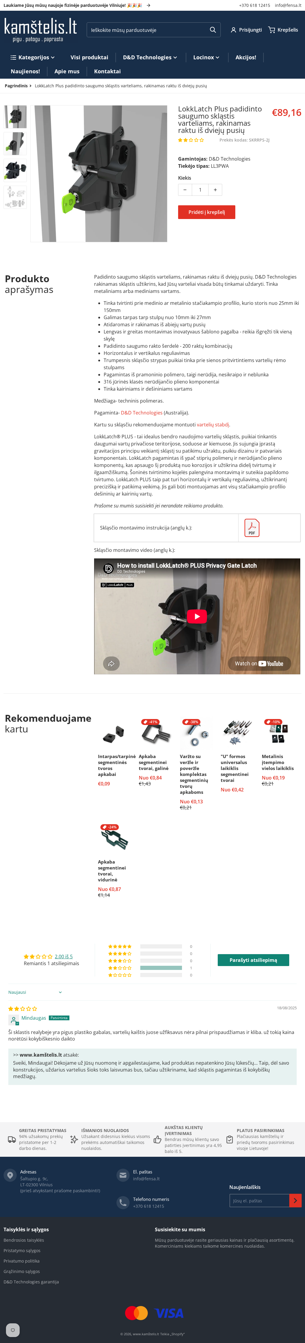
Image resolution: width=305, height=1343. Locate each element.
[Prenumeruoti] (295, 1200)
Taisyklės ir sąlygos (26, 1229)
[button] (191, 140)
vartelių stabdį (213, 424)
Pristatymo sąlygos (22, 1250)
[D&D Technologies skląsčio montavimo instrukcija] (269, 528)
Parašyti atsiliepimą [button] (253, 960)
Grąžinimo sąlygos (22, 1271)
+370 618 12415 (254, 5)
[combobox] (154, 29)
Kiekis (184, 178)
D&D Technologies (142, 412)
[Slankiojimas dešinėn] (164, 173)
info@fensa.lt (288, 5)
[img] (22, 1008)
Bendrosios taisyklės (24, 1240)
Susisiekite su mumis (180, 1229)
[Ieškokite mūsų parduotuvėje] (213, 29)
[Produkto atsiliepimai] (191, 140)
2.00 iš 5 (64, 956)
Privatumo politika (22, 1261)
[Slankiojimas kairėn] (34, 173)
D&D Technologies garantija (31, 1282)
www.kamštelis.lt (146, 1334)
